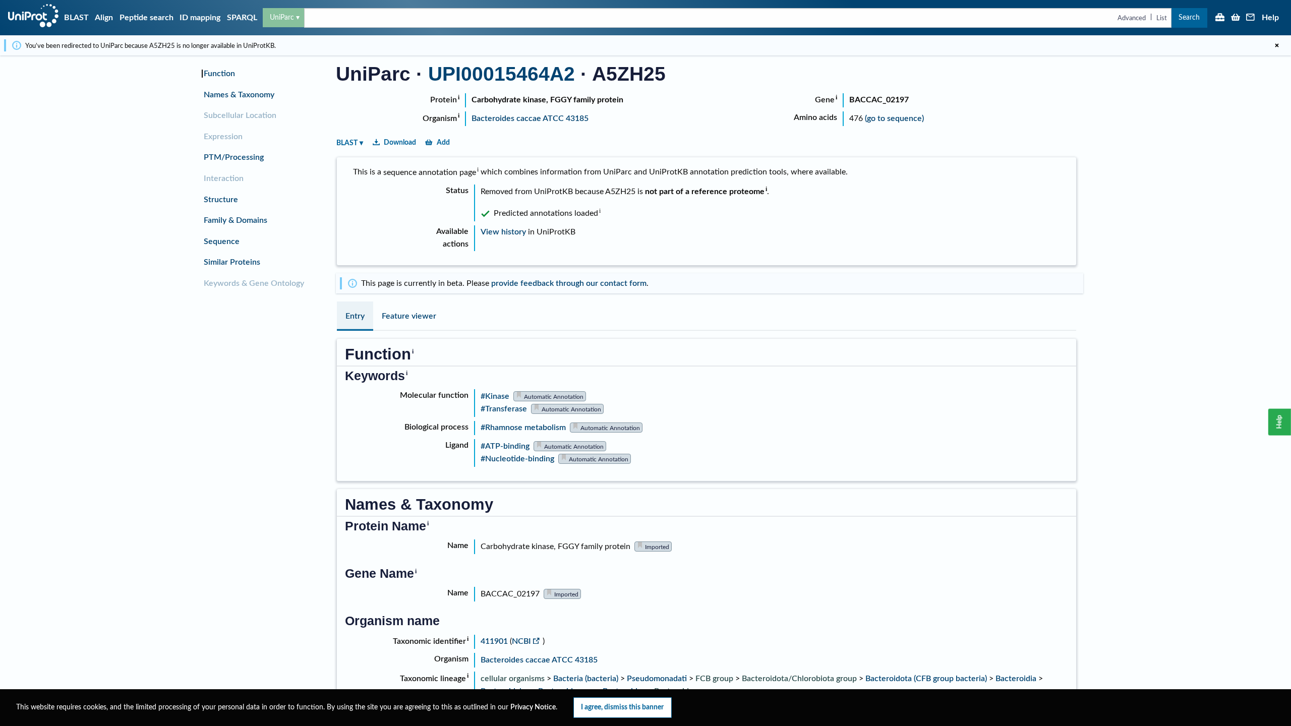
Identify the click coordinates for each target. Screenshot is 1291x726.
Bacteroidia (1015, 679)
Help (1270, 18)
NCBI (521, 641)
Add (443, 142)
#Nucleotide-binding (517, 459)
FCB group (714, 679)
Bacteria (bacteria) (585, 679)
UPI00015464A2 (501, 74)
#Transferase (504, 409)
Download (400, 142)
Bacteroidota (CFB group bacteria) (926, 679)
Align (104, 18)
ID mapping (200, 18)
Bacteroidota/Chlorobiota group (799, 679)
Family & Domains (235, 220)
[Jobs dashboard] (1219, 18)
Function (219, 74)
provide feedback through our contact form (569, 283)
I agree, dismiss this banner (622, 707)
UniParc (282, 17)
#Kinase (495, 396)
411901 (495, 641)
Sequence (222, 241)
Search (1189, 17)
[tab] (355, 316)
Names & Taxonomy (239, 95)
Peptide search (146, 18)
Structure (221, 200)
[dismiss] (1277, 45)
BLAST (76, 18)
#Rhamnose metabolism (523, 428)
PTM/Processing (234, 157)
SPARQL (242, 18)
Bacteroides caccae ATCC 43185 (530, 118)
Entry (355, 316)
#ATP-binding (505, 446)
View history (503, 232)
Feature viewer (409, 316)
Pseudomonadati (657, 679)
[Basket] (1235, 18)
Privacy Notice (533, 707)
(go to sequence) (894, 118)
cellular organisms (513, 679)
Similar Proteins (232, 262)
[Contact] (1250, 18)
